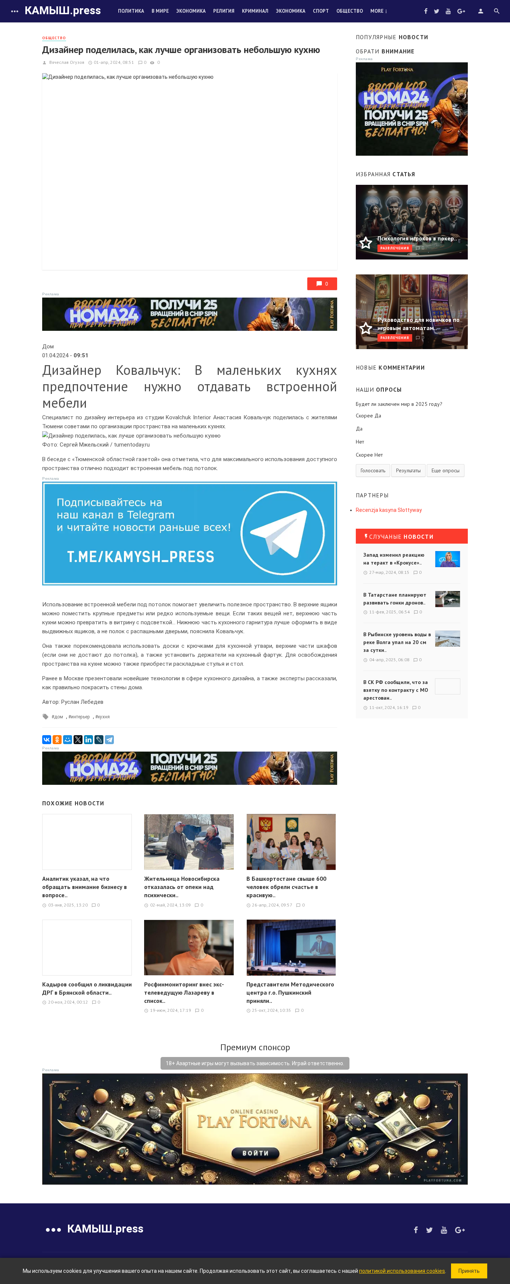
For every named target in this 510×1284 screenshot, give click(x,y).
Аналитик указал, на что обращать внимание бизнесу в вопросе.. (84, 887)
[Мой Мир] (67, 739)
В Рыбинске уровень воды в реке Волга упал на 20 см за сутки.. (397, 642)
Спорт (321, 11)
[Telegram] (109, 739)
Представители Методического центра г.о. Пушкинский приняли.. (290, 992)
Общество (349, 11)
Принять (469, 1271)
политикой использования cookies (402, 1271)
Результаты (408, 470)
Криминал (255, 11)
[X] (78, 739)
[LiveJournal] (98, 739)
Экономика (191, 11)
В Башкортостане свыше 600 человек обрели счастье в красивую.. (286, 887)
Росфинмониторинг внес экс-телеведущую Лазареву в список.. (184, 992)
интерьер (80, 716)
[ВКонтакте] (46, 739)
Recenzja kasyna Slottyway (389, 510)
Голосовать (373, 470)
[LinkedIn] (88, 739)
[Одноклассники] (57, 739)
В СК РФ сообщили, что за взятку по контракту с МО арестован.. (395, 690)
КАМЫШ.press (63, 10)
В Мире (160, 11)
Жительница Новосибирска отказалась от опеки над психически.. (182, 887)
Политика (131, 11)
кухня (104, 716)
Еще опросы (446, 470)
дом (58, 716)
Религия (223, 11)
